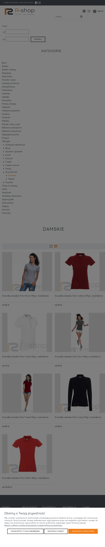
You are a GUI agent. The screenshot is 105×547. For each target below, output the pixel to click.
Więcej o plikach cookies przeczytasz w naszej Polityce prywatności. (33, 525)
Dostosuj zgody (56, 531)
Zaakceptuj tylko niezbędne (25, 531)
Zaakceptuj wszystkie (83, 531)
